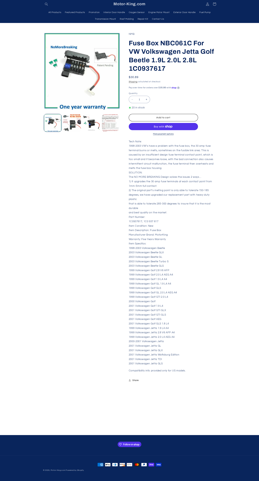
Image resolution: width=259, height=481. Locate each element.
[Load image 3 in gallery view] (91, 123)
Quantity (133, 93)
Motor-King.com (58, 470)
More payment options (163, 134)
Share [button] (135, 380)
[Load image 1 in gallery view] (53, 123)
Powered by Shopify (75, 470)
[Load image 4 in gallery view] (111, 123)
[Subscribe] (154, 431)
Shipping (133, 82)
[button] (46, 4)
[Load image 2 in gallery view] (72, 123)
